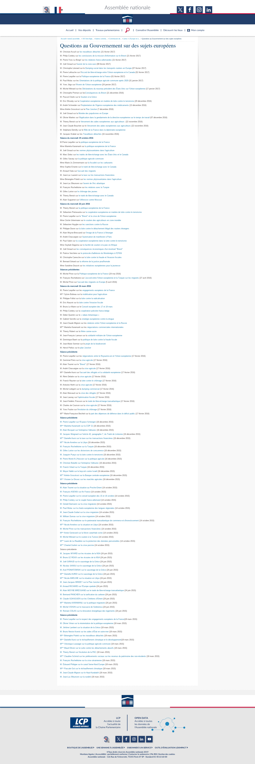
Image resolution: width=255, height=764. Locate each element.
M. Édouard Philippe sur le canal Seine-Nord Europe (82, 664)
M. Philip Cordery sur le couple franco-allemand (80, 500)
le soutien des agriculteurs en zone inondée (102, 220)
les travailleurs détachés (90, 52)
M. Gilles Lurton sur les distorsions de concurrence (82, 451)
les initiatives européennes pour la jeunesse (101, 266)
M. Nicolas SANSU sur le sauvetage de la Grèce (81, 566)
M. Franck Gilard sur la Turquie (73, 467)
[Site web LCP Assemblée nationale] (97, 723)
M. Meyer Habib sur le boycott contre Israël (78, 471)
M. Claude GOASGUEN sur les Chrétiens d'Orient (81, 599)
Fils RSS (154, 754)
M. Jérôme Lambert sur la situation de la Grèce (80, 628)
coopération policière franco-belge (95, 311)
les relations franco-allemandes (98, 60)
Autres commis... (101, 39)
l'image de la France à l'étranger (99, 233)
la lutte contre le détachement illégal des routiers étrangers (104, 229)
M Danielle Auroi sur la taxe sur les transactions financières (86, 438)
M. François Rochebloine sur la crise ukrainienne (81, 660)
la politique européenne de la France (100, 146)
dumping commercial (90, 389)
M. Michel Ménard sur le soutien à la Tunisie (79, 537)
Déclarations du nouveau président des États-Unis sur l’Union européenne (113, 89)
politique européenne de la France (95, 142)
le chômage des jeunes (87, 192)
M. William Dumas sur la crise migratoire (77, 516)
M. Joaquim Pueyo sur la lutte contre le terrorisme (81, 455)
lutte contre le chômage (92, 381)
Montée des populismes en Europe (93, 113)
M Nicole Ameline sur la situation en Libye (79, 525)
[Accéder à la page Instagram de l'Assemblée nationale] (199, 9)
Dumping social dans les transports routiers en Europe (108, 68)
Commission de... (115, 39)
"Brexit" (82, 364)
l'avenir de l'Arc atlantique (94, 183)
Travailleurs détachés (92, 134)
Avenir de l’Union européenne (88, 85)
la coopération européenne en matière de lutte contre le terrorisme (114, 212)
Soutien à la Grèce (89, 97)
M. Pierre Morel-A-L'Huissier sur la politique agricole (82, 459)
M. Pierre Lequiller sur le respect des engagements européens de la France (92, 619)
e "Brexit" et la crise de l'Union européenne (98, 216)
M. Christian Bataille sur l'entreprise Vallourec (79, 463)
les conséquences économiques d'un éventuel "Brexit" (99, 249)
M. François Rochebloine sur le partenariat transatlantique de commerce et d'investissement (99, 521)
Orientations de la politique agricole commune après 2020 (103, 81)
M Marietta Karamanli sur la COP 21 (76, 426)
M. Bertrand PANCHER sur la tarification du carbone (82, 595)
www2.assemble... (74, 39)
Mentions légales (87, 754)
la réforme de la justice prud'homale (95, 262)
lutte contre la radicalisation (93, 298)
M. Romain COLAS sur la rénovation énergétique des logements (87, 611)
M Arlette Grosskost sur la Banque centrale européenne (84, 475)
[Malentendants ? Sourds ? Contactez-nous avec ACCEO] (46, 9)
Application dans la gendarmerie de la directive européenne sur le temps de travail (115, 118)
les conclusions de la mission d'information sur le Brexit (102, 56)
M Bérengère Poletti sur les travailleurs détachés (82, 636)
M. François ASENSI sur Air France (75, 492)
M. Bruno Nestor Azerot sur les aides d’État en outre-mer (84, 632)
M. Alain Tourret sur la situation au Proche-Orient (81, 488)
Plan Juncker (91, 109)
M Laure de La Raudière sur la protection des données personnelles (90, 541)
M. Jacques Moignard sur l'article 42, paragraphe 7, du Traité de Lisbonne (91, 434)
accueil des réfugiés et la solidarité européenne (100, 372)
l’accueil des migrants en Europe (91, 282)
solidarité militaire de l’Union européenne (105, 336)
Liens (125, 39)
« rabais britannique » (90, 315)
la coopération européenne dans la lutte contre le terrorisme (101, 241)
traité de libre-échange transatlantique (104, 401)
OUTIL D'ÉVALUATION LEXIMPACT (170, 748)
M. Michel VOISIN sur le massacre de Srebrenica (81, 607)
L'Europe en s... (134, 39)
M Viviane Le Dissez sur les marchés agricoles (81, 479)
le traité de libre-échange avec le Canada (98, 167)
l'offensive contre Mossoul (90, 200)
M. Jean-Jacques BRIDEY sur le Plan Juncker (80, 582)
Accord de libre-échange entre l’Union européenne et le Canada (108, 72)
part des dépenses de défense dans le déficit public (113, 414)
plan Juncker (85, 348)
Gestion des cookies (166, 754)
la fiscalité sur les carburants (100, 163)
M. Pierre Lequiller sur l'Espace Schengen (78, 422)
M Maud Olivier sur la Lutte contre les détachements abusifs (87, 648)
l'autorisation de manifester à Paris (97, 237)
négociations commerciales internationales (105, 327)
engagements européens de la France (98, 290)
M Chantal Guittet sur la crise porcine (77, 545)
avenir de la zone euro (86, 64)
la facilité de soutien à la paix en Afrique (100, 245)
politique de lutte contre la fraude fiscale (100, 340)
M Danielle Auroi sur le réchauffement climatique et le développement (90, 640)
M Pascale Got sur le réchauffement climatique (81, 669)
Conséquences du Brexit (95, 93)
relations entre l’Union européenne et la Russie (107, 323)
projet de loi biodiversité (95, 344)
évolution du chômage (87, 410)
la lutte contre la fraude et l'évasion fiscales (103, 257)
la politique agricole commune (91, 159)
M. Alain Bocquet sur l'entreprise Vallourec (78, 430)
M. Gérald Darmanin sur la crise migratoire (78, 504)
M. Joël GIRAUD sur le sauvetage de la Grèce (80, 562)
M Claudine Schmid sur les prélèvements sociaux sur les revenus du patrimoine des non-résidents (103, 656)
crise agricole (87, 360)
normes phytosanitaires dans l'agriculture (97, 150)
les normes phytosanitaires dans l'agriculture (102, 179)
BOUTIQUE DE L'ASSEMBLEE (80, 748)
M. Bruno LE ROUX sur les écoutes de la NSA (80, 557)
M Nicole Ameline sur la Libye (73, 442)
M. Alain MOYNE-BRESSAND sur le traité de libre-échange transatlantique (92, 590)
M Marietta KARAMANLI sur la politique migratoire (83, 603)
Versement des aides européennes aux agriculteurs (102, 122)
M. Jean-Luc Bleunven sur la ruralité (75, 677)
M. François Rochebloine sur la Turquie (77, 447)
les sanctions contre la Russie (95, 224)
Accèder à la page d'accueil (68, 28)
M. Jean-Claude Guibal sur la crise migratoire (79, 512)
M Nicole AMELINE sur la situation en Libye (79, 578)
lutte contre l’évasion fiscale (91, 303)
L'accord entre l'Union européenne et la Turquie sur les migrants (112, 278)
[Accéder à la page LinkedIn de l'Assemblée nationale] (208, 9)
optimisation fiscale (86, 397)
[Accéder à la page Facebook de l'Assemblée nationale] (189, 9)
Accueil (63, 39)
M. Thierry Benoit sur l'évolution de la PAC (78, 652)
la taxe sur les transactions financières (98, 175)
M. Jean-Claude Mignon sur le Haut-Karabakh (79, 673)
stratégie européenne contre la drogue (98, 319)
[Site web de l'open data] (157, 723)
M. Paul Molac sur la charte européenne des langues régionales (87, 508)
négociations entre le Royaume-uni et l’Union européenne (106, 356)
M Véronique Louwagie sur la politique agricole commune (85, 644)
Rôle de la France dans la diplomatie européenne (104, 130)
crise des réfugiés (89, 393)
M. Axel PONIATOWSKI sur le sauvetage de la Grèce (83, 570)
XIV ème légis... (88, 39)
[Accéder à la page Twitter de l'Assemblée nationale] (180, 9)
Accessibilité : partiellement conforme (111, 754)
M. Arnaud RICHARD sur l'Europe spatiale (78, 586)
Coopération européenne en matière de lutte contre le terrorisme (107, 101)
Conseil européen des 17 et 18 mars (97, 307)
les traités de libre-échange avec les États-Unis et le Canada (102, 155)
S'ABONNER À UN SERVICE (139, 748)
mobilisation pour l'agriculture (94, 294)
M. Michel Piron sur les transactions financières (80, 529)
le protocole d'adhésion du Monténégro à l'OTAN (101, 253)
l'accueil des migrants (86, 171)
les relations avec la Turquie (97, 187)
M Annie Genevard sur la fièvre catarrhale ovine (81, 533)
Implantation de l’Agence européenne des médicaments (105, 105)
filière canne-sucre (89, 331)
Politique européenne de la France (96, 76)
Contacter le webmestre (139, 754)
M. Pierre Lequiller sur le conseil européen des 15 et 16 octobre (87, 496)
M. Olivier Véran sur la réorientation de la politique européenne (86, 623)
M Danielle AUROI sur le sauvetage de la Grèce (81, 574)
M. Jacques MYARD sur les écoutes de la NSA (80, 554)
